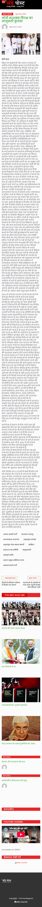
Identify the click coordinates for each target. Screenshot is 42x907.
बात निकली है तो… (9, 666)
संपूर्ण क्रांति (9, 555)
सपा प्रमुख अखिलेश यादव (14, 560)
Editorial (7, 14)
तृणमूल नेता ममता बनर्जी (14, 544)
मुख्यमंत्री (27, 550)
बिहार (32, 544)
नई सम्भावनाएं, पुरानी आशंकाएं (14, 705)
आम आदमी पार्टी (11, 534)
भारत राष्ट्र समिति (11, 550)
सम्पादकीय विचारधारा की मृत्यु (14, 780)
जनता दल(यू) (28, 534)
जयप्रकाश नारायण (12, 539)
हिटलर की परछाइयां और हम (13, 762)
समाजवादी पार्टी (11, 565)
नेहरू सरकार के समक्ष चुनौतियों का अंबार (18, 743)
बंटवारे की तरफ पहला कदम (13, 628)
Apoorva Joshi (15, 27)
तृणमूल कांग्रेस (30, 539)
